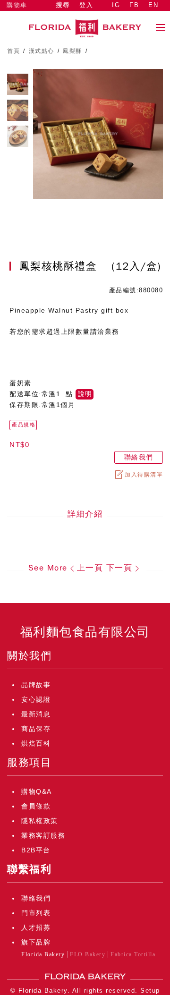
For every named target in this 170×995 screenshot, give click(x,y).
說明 (85, 394)
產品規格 (23, 424)
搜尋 (63, 5)
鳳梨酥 (72, 51)
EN (153, 5)
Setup (150, 990)
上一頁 (90, 568)
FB (134, 5)
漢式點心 (41, 51)
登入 (86, 5)
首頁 (13, 51)
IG (116, 5)
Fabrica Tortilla (132, 954)
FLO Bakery (87, 954)
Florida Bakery (43, 954)
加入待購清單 (144, 474)
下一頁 (119, 568)
